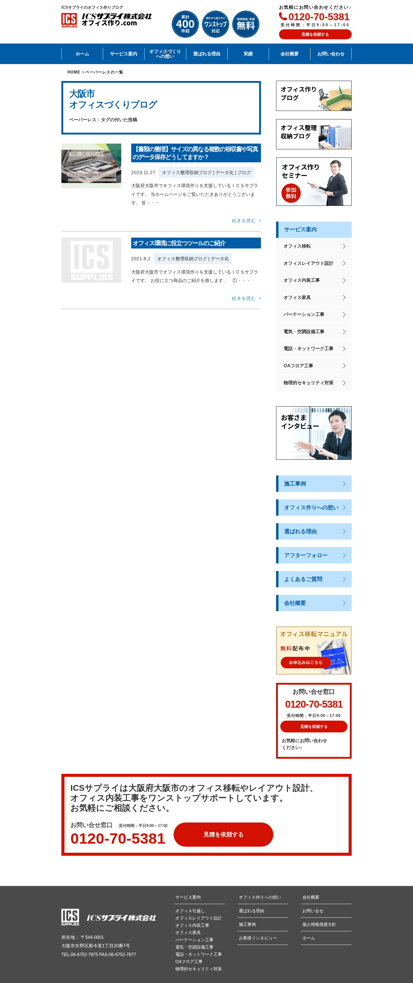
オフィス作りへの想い (311, 507)
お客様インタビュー (258, 938)
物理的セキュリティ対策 (308, 382)
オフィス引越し (190, 911)
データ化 (225, 172)
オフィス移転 (297, 245)
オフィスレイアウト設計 (308, 263)
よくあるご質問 (303, 579)
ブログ (244, 172)
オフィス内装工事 (302, 280)
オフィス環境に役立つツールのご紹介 (179, 243)
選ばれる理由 (206, 53)
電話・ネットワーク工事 (308, 348)
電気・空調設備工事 (304, 331)
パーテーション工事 (304, 314)
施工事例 (295, 484)
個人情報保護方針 (319, 924)
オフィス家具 (297, 297)
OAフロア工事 (298, 365)
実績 (248, 53)
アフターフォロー (306, 555)
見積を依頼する (315, 34)
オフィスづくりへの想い (165, 54)
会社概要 (290, 53)
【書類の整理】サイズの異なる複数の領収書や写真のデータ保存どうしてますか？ (195, 153)
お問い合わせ (331, 53)
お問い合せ (313, 911)
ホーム (82, 53)
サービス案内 (123, 53)
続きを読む (244, 220)
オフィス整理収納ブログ (187, 172)
